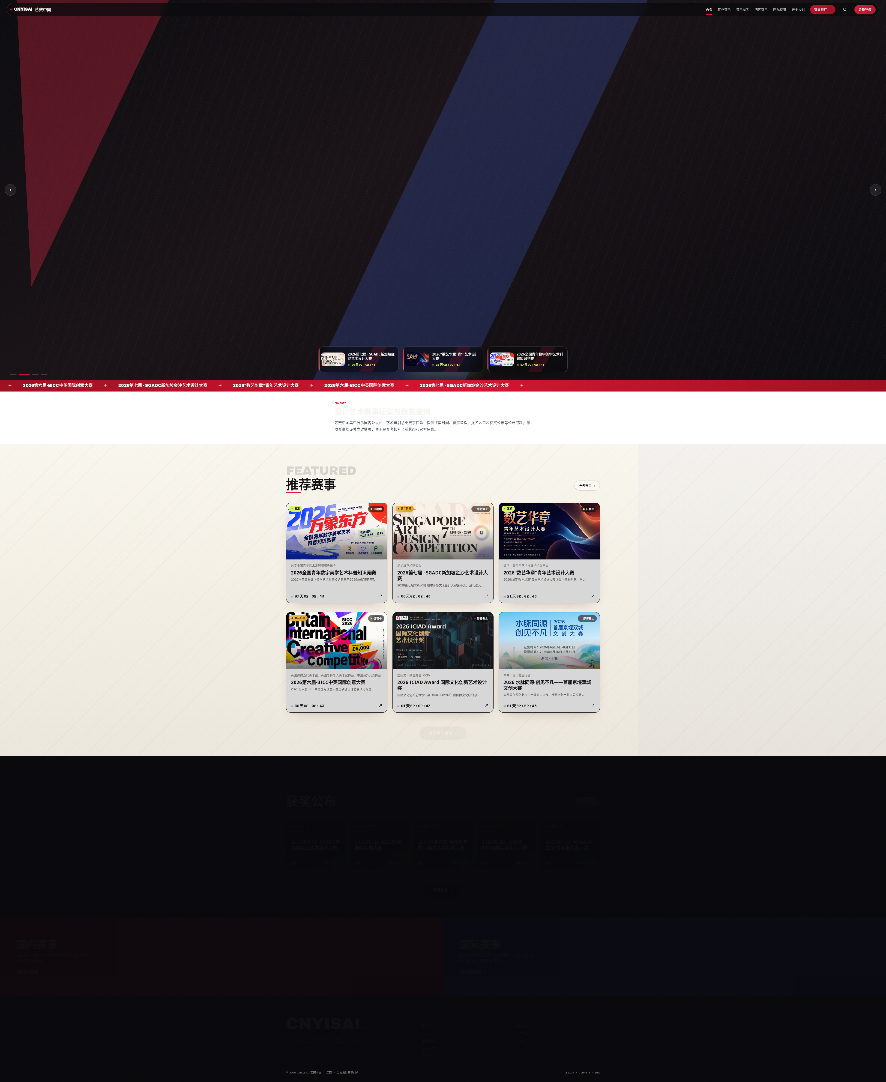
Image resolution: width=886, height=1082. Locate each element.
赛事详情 (333, 200)
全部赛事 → (587, 485)
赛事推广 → (822, 9)
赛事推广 (429, 1051)
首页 (709, 9)
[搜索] (845, 9)
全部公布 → (587, 797)
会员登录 (865, 9)
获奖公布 (429, 1044)
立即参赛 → (303, 200)
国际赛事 (779, 9)
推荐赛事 (724, 9)
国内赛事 (761, 9)
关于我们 (798, 9)
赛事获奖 (742, 9)
